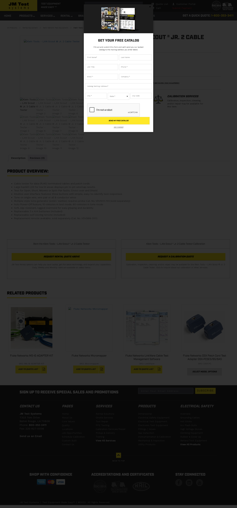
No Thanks (118, 127)
